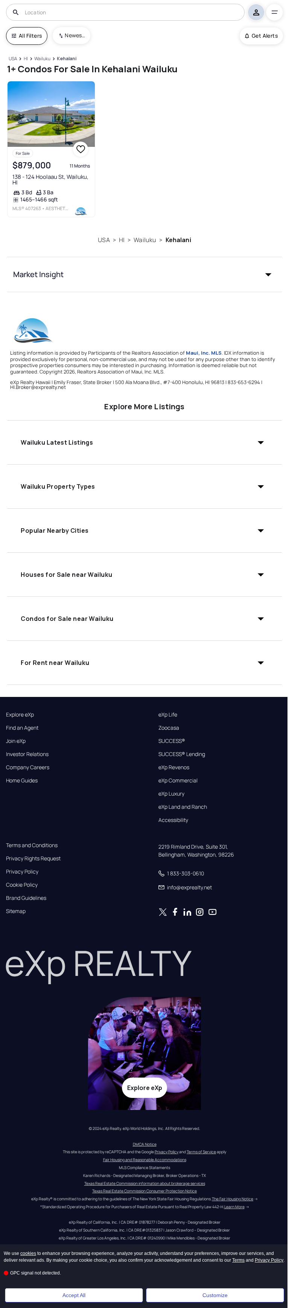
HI (122, 240)
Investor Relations (27, 754)
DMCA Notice (145, 1144)
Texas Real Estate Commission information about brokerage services (144, 1183)
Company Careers (27, 767)
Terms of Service (201, 1151)
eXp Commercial (178, 780)
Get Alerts (265, 35)
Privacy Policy (22, 871)
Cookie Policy (22, 884)
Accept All (73, 1295)
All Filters (30, 35)
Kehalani (178, 240)
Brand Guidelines (26, 898)
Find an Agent (22, 727)
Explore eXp (20, 714)
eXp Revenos (173, 767)
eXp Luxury (171, 793)
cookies (28, 1253)
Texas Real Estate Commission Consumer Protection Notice (144, 1191)
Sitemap (16, 911)
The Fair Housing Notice (232, 1198)
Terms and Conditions (32, 845)
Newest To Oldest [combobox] (75, 35)
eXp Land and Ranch (182, 806)
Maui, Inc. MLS (204, 352)
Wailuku (145, 240)
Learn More (234, 1206)
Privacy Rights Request (33, 858)
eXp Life (167, 714)
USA (104, 240)
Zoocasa (168, 727)
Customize (215, 1295)
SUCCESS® (171, 741)
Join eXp (16, 741)
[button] (144, 274)
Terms (238, 1260)
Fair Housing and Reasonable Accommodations (144, 1159)
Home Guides (22, 780)
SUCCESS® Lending (181, 754)
